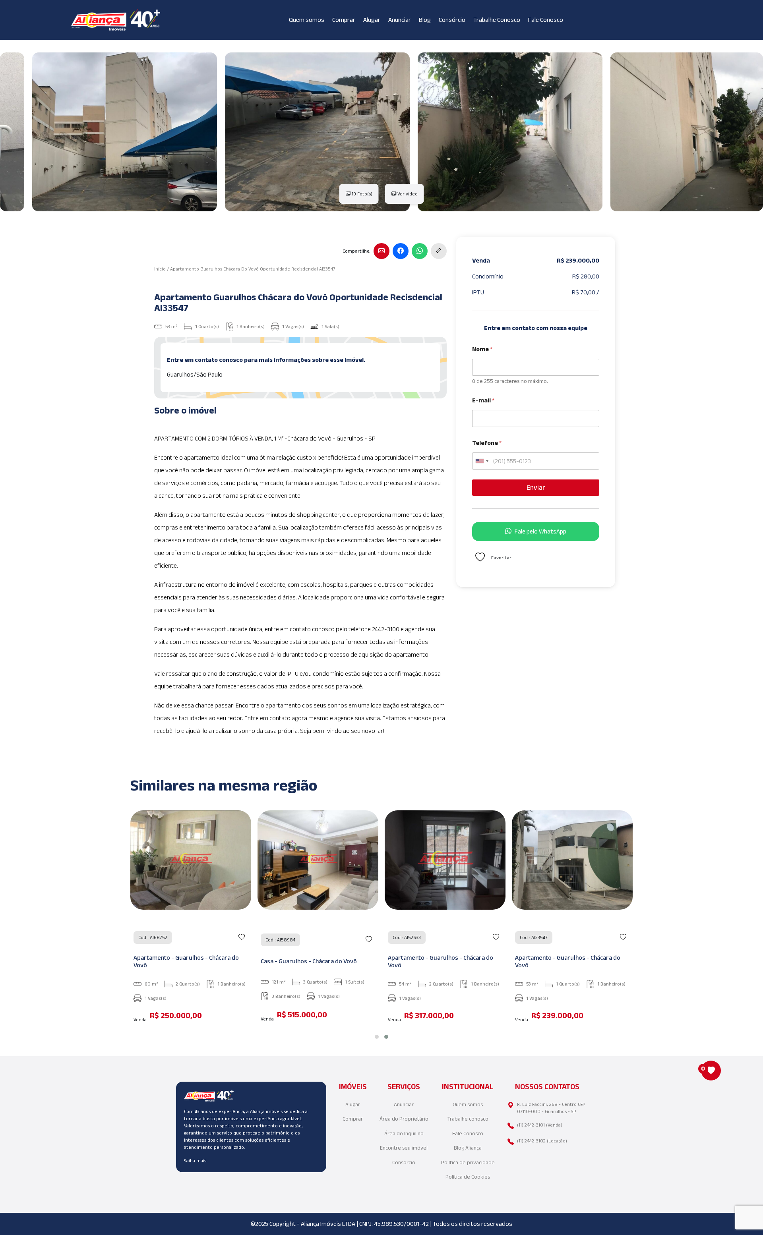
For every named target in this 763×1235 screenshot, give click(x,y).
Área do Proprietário (404, 1119)
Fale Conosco (545, 19)
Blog (425, 19)
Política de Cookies (467, 1177)
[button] (377, 1037)
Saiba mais (195, 1160)
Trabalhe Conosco (496, 19)
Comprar (343, 19)
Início (160, 268)
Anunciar (399, 19)
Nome (482, 349)
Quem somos (306, 19)
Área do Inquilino (404, 1133)
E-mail (483, 400)
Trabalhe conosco (467, 1119)
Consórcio (452, 19)
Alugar (371, 19)
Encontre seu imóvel (404, 1148)
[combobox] (481, 461)
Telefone (487, 442)
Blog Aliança (468, 1148)
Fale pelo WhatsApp (540, 531)
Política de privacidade (468, 1162)
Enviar (536, 487)
